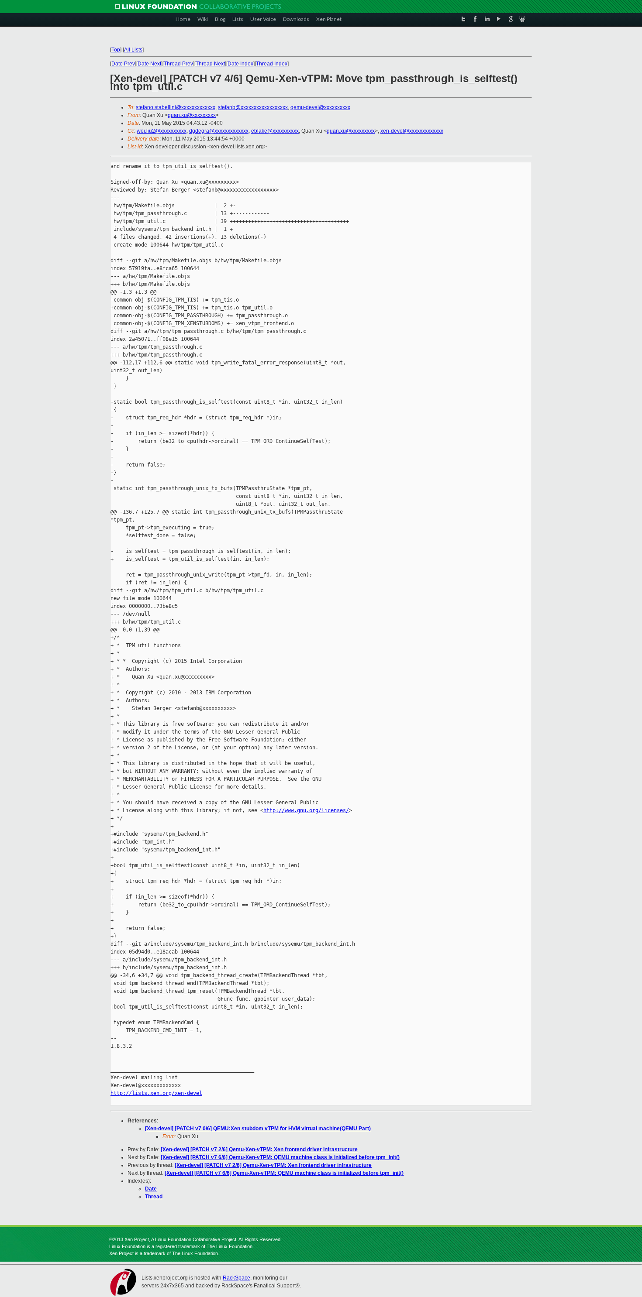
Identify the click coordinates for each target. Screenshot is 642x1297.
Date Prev (123, 64)
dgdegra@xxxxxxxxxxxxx (219, 131)
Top (115, 50)
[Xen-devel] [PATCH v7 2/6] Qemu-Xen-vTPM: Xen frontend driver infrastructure (259, 1149)
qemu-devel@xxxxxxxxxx (320, 107)
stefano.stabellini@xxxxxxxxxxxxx (175, 107)
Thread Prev (178, 64)
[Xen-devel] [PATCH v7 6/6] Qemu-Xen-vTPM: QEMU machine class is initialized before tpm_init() (280, 1157)
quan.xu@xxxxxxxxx (192, 115)
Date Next (149, 64)
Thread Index (271, 64)
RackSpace (236, 1278)
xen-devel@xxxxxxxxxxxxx (411, 131)
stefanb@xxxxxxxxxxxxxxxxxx (253, 107)
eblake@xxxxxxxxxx (275, 131)
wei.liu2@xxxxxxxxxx (161, 131)
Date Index (240, 64)
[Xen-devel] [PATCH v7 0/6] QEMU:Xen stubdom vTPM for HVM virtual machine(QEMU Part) (258, 1128)
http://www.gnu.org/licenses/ (306, 810)
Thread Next (210, 64)
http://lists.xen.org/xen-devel (156, 1093)
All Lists (133, 50)
